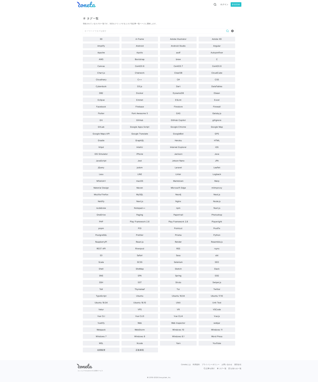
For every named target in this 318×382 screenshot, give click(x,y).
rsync (216, 248)
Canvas (101, 66)
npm (178, 208)
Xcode (140, 343)
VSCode (217, 309)
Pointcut (178, 228)
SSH (101, 282)
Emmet (139, 100)
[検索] (227, 30)
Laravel (178, 167)
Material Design (101, 188)
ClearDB (178, 73)
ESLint (178, 100)
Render (178, 242)
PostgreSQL (101, 235)
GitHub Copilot (178, 120)
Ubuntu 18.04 (101, 302)
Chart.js (101, 73)
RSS (178, 248)
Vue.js (217, 316)
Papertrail (178, 214)
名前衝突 (101, 350)
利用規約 (196, 364)
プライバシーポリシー (211, 364)
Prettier (139, 235)
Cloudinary (101, 79)
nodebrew (101, 208)
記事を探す (210, 368)
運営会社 (237, 364)
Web (140, 323)
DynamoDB (178, 93)
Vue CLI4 (178, 316)
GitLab (101, 127)
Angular (217, 46)
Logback (217, 174)
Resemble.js (217, 242)
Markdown (178, 181)
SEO (217, 262)
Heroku (178, 140)
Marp (216, 181)
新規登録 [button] (236, 4)
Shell (101, 269)
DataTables (216, 86)
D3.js (139, 86)
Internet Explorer (178, 147)
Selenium (178, 262)
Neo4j (178, 194)
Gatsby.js (216, 113)
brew (178, 59)
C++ (140, 79)
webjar (217, 323)
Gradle (101, 140)
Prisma (178, 235)
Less (101, 174)
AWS (101, 59)
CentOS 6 (139, 66)
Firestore (178, 106)
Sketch (178, 269)
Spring (178, 275)
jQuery (101, 167)
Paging (139, 214)
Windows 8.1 (178, 336)
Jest (140, 160)
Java (217, 154)
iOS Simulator (101, 154)
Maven (140, 188)
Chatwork (139, 73)
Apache (101, 52)
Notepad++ (139, 208)
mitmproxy (217, 188)
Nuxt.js (217, 208)
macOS (139, 181)
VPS (140, 309)
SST (140, 282)
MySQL (139, 194)
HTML (217, 140)
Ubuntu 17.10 (217, 296)
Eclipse (101, 100)
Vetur (101, 309)
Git (101, 120)
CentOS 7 (178, 66)
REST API (101, 248)
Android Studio (178, 46)
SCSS (139, 262)
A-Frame (140, 39)
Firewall (217, 106)
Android (140, 46)
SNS (101, 275)
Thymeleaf (140, 289)
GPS (217, 133)
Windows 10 (178, 329)
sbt (216, 255)
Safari (140, 255)
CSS (217, 79)
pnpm (101, 228)
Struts (178, 282)
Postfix (216, 228)
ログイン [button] (224, 4)
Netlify (101, 201)
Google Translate (139, 133)
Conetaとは (186, 364)
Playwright (217, 221)
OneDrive (101, 214)
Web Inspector (178, 323)
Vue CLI (101, 316)
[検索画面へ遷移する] (215, 4)
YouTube (217, 343)
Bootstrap (140, 59)
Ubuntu (139, 296)
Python (216, 235)
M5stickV (101, 181)
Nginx (178, 201)
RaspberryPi (101, 242)
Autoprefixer (217, 52)
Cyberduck (101, 86)
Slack (216, 269)
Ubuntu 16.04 (178, 296)
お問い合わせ (227, 364)
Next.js (139, 201)
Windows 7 (101, 336)
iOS (217, 147)
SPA (140, 275)
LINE (140, 174)
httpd (101, 147)
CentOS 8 (217, 66)
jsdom (140, 167)
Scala (101, 262)
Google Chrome (178, 127)
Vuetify (101, 323)
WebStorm (140, 329)
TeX (101, 289)
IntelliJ (140, 147)
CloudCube (216, 73)
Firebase (140, 106)
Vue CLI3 (139, 316)
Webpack (101, 329)
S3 (101, 255)
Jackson (178, 154)
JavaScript (101, 160)
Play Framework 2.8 (178, 221)
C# (178, 79)
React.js (140, 242)
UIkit (178, 302)
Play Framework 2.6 (139, 221)
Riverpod (139, 248)
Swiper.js (217, 282)
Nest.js (217, 194)
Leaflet (217, 167)
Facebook (101, 106)
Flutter (101, 113)
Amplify (101, 46)
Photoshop (217, 214)
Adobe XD (217, 39)
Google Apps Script (139, 127)
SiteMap (140, 269)
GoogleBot (178, 133)
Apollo (140, 52)
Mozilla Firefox (101, 194)
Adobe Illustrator (178, 39)
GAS (178, 113)
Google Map (217, 127)
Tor (178, 289)
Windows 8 (139, 336)
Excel (216, 100)
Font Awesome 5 (140, 113)
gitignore (216, 120)
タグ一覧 (222, 368)
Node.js (216, 201)
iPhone (139, 154)
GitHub (139, 120)
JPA (217, 160)
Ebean (217, 93)
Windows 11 (216, 329)
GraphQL (139, 140)
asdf (178, 52)
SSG (217, 275)
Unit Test (216, 302)
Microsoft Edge (178, 188)
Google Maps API (101, 133)
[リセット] (232, 30)
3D (101, 39)
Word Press (216, 336)
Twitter (216, 289)
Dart (178, 86)
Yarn (178, 343)
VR (178, 309)
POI (139, 228)
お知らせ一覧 (236, 368)
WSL (101, 343)
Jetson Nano (178, 160)
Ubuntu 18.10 (139, 302)
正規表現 (140, 350)
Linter (178, 174)
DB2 (101, 93)
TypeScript (101, 296)
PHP (101, 221)
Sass (178, 255)
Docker (139, 93)
